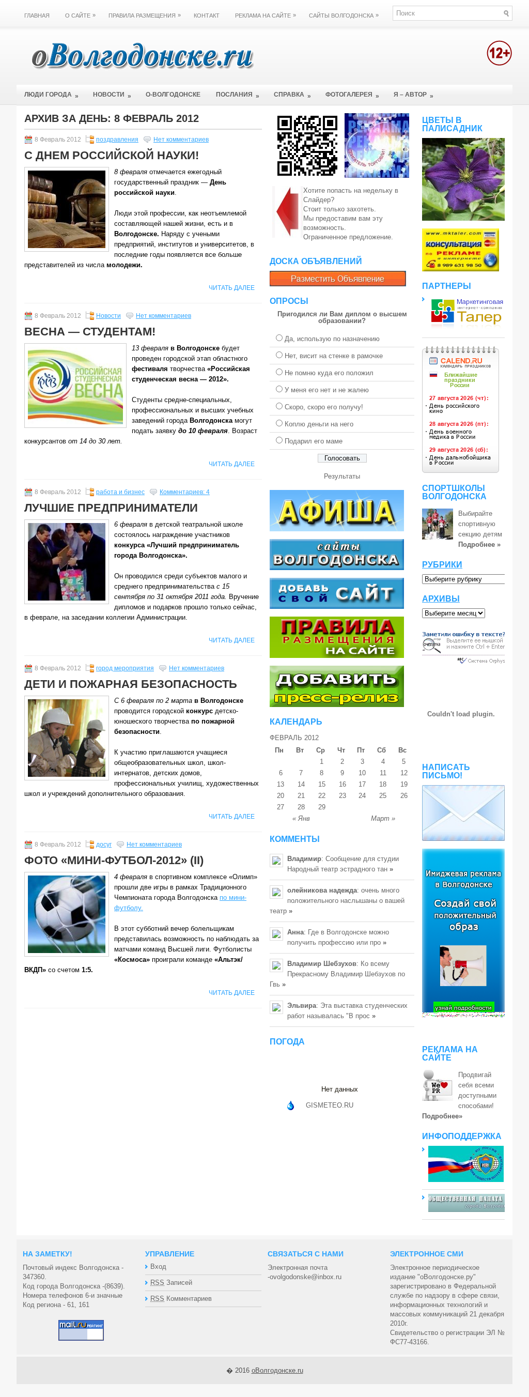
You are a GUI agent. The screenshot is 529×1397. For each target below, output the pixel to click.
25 (382, 796)
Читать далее (232, 287)
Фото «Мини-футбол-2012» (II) (114, 860)
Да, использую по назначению (332, 339)
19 (404, 784)
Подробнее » (479, 544)
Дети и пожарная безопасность (130, 684)
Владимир (304, 859)
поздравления (117, 139)
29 (321, 807)
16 (342, 784)
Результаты (342, 476)
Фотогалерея (352, 95)
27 (280, 807)
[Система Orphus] (464, 665)
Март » (383, 818)
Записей (171, 1282)
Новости (112, 95)
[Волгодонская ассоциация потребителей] (466, 1180)
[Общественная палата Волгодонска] (469, 1210)
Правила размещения (144, 15)
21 (301, 796)
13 (280, 784)
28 (301, 807)
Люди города (51, 95)
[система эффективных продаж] (467, 328)
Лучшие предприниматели (111, 507)
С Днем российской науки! (111, 155)
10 (362, 773)
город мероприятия (125, 668)
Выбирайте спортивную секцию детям (480, 524)
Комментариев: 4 (185, 492)
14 (301, 784)
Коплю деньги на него (319, 424)
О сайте (80, 15)
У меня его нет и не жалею (327, 390)
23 (342, 796)
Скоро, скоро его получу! (324, 407)
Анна (295, 932)
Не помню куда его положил (329, 373)
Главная (37, 15)
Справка (292, 95)
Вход (158, 1266)
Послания (237, 95)
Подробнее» (442, 1116)
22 (321, 796)
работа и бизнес (120, 492)
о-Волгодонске (173, 94)
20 (280, 796)
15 (321, 784)
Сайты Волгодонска (344, 15)
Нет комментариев (181, 139)
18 (382, 784)
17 (362, 784)
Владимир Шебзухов (321, 964)
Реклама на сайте (265, 15)
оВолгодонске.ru (277, 1370)
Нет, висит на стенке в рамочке (334, 356)
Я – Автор (413, 95)
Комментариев (181, 1298)
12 (404, 773)
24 (362, 796)
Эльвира (301, 1005)
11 (383, 773)
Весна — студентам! (89, 331)
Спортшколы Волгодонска (454, 492)
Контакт (207, 15)
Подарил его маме (314, 441)
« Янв (301, 818)
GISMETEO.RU (329, 1105)
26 (404, 796)
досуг (104, 844)
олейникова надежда (322, 890)
